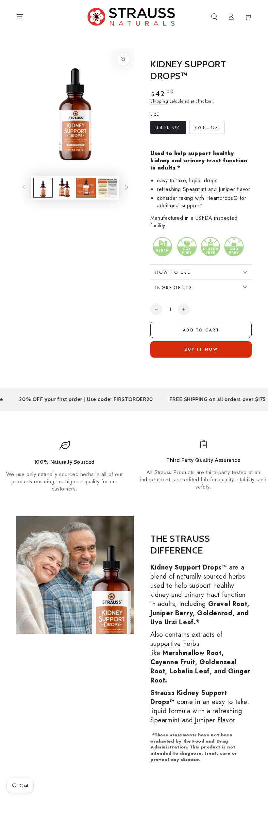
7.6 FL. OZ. (206, 129)
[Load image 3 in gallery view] (64, 188)
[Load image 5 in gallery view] (107, 188)
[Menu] (19, 16)
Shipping (159, 101)
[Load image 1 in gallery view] (43, 188)
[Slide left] (24, 187)
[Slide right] (126, 187)
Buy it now (201, 349)
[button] (214, 16)
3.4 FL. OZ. (168, 129)
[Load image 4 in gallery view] (86, 188)
